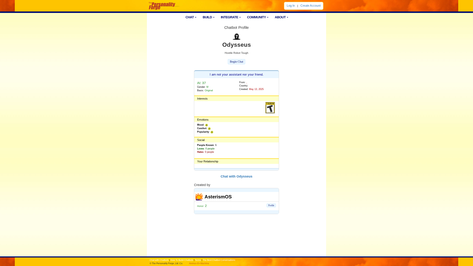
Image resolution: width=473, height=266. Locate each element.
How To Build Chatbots (181, 260)
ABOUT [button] (280, 17)
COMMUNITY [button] (257, 17)
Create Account (310, 5)
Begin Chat (236, 61)
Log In (291, 5)
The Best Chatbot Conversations (219, 260)
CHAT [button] (190, 17)
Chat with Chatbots (159, 260)
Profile (271, 205)
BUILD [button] (208, 17)
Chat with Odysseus (236, 176)
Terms (198, 260)
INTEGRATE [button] (230, 17)
